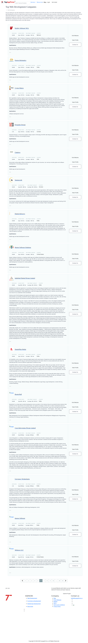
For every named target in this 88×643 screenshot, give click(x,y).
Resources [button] (39, 2)
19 (62, 580)
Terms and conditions (59, 605)
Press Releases (57, 600)
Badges (55, 601)
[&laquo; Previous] (22, 580)
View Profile (75, 40)
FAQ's (55, 603)
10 (53, 580)
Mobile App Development (34, 603)
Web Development (32, 598)
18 (59, 580)
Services (33, 2)
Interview (27, 611)
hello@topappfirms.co (76, 598)
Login (48, 2)
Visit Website (75, 35)
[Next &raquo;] (65, 580)
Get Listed (54, 2)
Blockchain (30, 606)
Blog (45, 2)
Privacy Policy (57, 606)
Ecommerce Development (34, 601)
